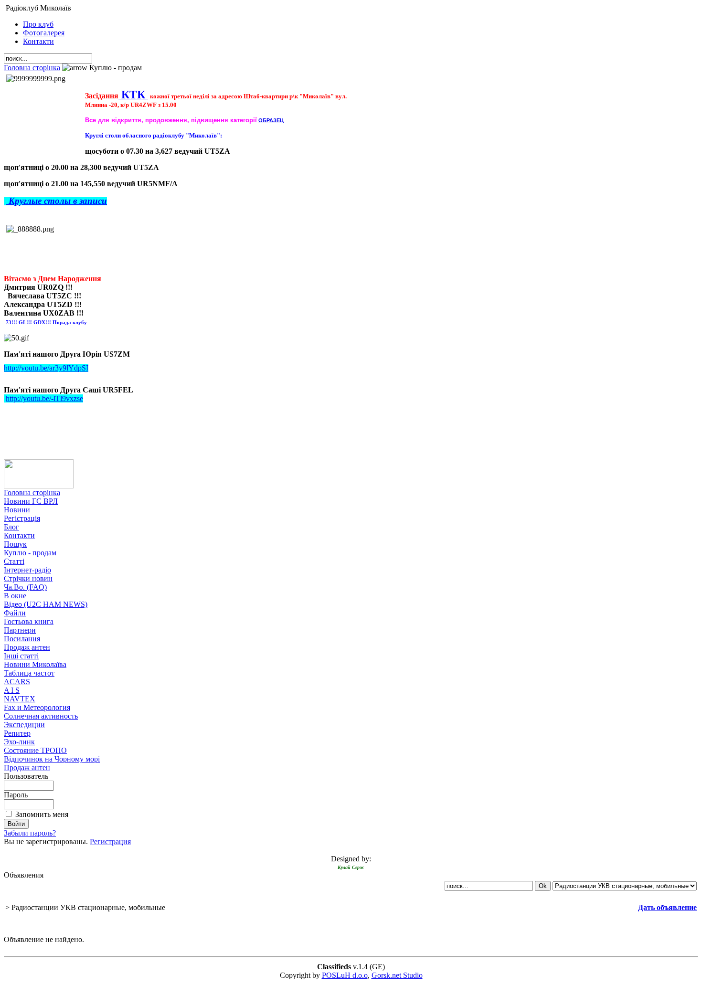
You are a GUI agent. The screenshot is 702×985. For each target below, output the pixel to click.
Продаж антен (27, 647)
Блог (11, 527)
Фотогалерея (43, 33)
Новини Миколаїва (35, 664)
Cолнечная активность (41, 716)
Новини (17, 510)
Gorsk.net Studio (397, 975)
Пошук (15, 544)
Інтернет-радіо (27, 570)
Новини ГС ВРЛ (31, 501)
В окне (15, 596)
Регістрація (22, 518)
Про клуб (38, 24)
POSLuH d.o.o (345, 975)
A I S (12, 690)
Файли (15, 613)
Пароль (16, 795)
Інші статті (21, 656)
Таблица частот (29, 673)
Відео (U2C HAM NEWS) (45, 604)
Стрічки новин (28, 578)
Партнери (20, 630)
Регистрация (110, 841)
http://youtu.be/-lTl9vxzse (44, 398)
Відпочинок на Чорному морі (52, 759)
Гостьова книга (28, 621)
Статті (14, 561)
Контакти (38, 41)
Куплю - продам (30, 553)
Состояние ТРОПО (35, 750)
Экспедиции (24, 724)
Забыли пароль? (30, 833)
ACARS (17, 682)
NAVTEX (19, 699)
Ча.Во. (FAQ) (25, 587)
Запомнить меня (41, 814)
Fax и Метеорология (37, 707)
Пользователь (26, 776)
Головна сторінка (32, 68)
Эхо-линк (19, 742)
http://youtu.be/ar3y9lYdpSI (46, 368)
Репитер (17, 733)
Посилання (22, 639)
